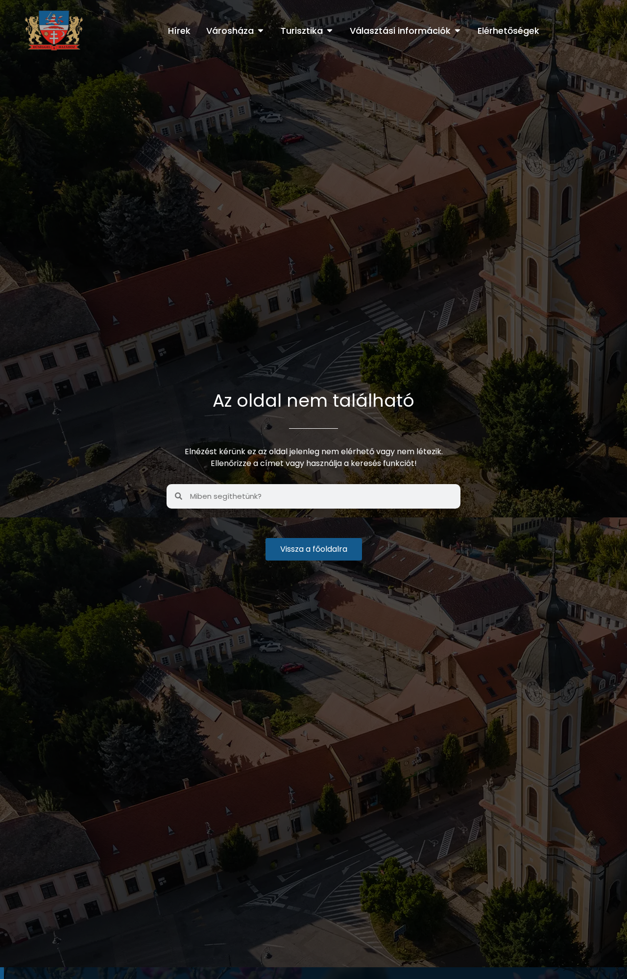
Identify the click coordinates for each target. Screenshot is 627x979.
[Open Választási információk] (457, 30)
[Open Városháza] (260, 30)
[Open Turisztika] (329, 30)
